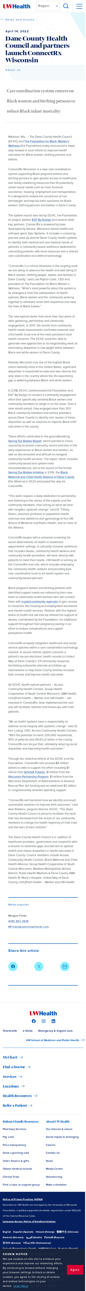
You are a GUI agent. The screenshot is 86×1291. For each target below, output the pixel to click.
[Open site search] (66, 6)
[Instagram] (43, 1021)
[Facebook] (33, 1021)
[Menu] (79, 6)
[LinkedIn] (53, 1021)
